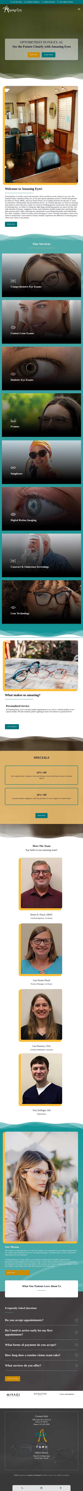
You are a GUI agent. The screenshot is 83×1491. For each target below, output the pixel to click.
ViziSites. (45, 1475)
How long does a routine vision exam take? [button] (32, 1355)
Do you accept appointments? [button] (24, 1320)
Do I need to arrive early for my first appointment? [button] (28, 1332)
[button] (79, 9)
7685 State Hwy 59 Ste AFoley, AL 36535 (41, 1421)
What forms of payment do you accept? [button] (30, 1344)
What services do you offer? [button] (23, 1365)
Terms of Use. (52, 1475)
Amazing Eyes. (22, 1475)
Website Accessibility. (63, 1475)
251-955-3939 (44, 1424)
